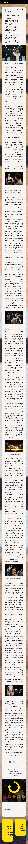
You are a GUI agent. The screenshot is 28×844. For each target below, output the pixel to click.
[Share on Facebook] (10, 763)
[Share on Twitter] (14, 763)
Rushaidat (7, 655)
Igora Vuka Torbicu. (16, 76)
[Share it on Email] (18, 763)
